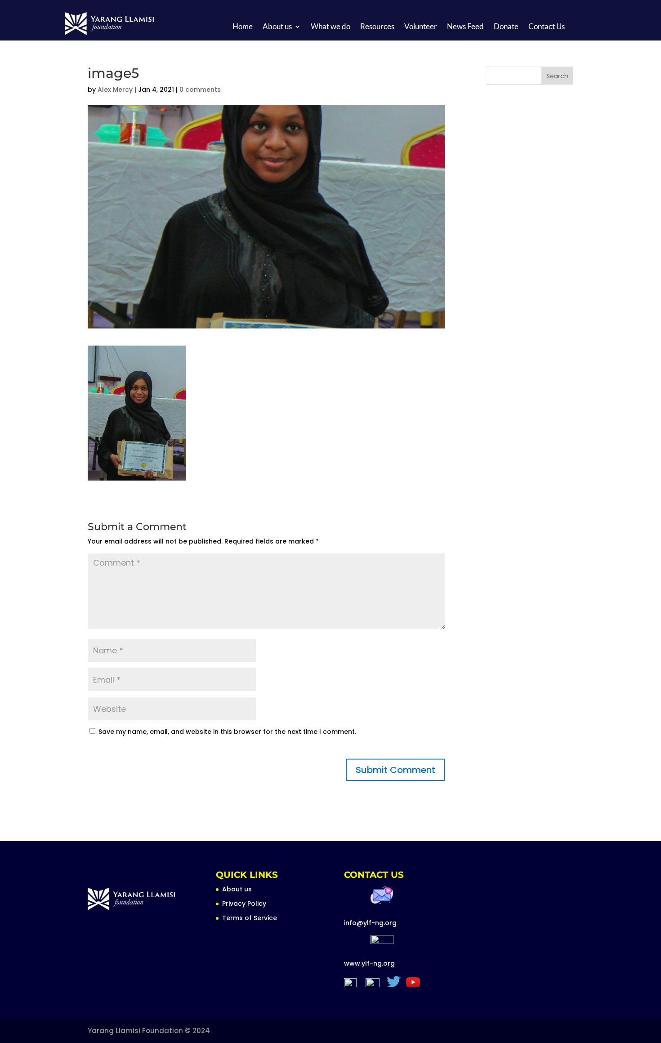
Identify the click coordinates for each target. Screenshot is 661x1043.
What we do (330, 27)
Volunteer (420, 27)
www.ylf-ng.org (369, 963)
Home (242, 27)
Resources (377, 27)
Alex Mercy (115, 89)
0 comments (200, 89)
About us (277, 27)
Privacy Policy (244, 903)
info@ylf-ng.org (370, 922)
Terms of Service (249, 917)
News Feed (465, 27)
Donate (506, 27)
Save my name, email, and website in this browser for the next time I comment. (227, 731)
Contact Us (546, 27)
